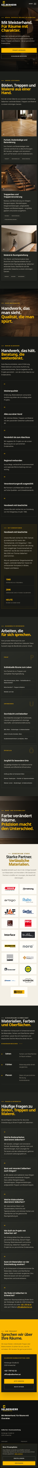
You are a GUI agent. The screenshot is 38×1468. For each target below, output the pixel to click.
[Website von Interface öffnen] (10, 935)
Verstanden (19, 1463)
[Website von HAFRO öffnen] (10, 923)
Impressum (24, 1441)
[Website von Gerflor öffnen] (28, 912)
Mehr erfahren (19, 1454)
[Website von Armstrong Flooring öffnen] (28, 889)
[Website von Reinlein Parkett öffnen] (28, 957)
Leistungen (4, 1441)
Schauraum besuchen (19, 56)
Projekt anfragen (19, 50)
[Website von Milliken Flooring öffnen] (28, 935)
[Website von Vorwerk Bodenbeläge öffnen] (28, 980)
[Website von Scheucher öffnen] (10, 969)
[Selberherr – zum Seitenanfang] (8, 3)
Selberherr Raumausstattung (11, 1430)
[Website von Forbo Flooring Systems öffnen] (28, 900)
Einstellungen (19, 1458)
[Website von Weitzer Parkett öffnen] (19, 992)
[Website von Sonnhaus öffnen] (28, 969)
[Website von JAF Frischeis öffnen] (10, 912)
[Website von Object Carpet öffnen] (10, 957)
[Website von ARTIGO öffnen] (10, 900)
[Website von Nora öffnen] (28, 946)
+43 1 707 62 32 (26, 1305)
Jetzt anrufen (19, 1381)
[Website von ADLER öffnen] (10, 889)
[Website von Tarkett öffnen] (10, 980)
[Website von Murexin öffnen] (10, 946)
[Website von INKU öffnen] (28, 923)
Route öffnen (19, 1387)
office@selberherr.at (24, 1307)
